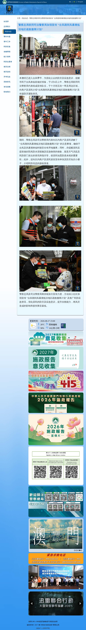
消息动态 (8, 31)
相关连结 (7, 72)
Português (80, 1)
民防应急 (7, 46)
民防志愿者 (8, 62)
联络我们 (7, 92)
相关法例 (7, 67)
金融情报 (7, 51)
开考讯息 (7, 77)
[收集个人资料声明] (43, 628)
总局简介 (7, 26)
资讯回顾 (7, 87)
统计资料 (7, 56)
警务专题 (7, 36)
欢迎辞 (6, 21)
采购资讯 (7, 82)
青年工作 (7, 41)
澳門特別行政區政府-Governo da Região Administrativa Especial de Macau (27, 2)
